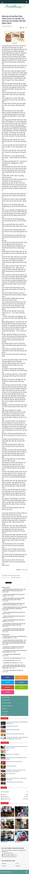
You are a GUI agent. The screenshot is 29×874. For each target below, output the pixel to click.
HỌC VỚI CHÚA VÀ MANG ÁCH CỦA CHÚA (15, 733)
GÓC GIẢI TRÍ (5, 711)
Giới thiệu (4, 863)
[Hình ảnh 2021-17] (21, 836)
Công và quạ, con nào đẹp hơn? (13, 754)
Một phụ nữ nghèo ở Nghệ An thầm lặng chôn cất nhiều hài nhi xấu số (16, 747)
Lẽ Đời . (7, 750)
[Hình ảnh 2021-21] (21, 811)
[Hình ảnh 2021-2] (7, 836)
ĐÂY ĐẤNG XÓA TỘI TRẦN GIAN (9, 662)
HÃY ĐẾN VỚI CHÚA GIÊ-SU (12, 726)
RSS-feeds (18, 865)
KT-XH (21, 677)
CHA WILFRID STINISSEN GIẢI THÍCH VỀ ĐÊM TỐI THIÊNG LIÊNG (17, 723)
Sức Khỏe (8, 692)
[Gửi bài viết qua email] (21, 27)
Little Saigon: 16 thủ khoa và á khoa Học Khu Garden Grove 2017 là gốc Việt (15, 770)
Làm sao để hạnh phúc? (11, 766)
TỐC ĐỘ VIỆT (8, 871)
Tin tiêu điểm (4, 718)
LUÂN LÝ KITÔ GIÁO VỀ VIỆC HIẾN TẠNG (11, 658)
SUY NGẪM (7, 682)
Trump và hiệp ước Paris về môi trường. (14, 782)
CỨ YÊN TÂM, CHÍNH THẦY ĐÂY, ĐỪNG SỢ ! (12, 654)
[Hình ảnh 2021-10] (7, 824)
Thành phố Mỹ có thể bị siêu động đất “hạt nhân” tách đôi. (16, 758)
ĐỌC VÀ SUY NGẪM (6, 702)
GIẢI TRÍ (21, 687)
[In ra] (23, 27)
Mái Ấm (7, 677)
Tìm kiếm (4, 865)
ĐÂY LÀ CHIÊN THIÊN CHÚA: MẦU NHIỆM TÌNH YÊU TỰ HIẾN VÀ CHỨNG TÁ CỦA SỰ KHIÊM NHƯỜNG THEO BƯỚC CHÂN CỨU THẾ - (13, 667)
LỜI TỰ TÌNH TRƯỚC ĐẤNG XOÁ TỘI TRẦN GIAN (13, 670)
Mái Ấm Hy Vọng (5, 697)
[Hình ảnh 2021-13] (21, 824)
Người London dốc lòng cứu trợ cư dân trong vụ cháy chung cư (16, 779)
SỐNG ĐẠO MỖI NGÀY (7, 705)
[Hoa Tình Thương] (14, 6)
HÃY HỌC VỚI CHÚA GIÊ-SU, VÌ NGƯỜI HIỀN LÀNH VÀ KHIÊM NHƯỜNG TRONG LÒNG (17, 738)
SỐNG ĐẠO (21, 682)
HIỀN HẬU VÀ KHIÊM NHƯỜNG (12, 729)
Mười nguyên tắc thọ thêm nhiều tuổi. (14, 761)
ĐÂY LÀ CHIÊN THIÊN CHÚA (8, 660)
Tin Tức (17, 863)
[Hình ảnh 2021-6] (7, 811)
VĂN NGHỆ (7, 687)
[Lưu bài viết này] (26, 27)
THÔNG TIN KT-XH (6, 700)
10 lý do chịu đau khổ (10, 773)
